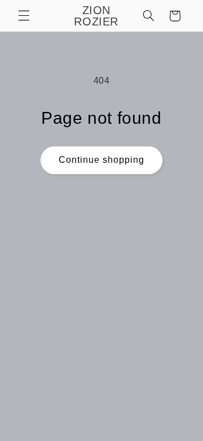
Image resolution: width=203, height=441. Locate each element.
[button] (24, 16)
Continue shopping (102, 160)
